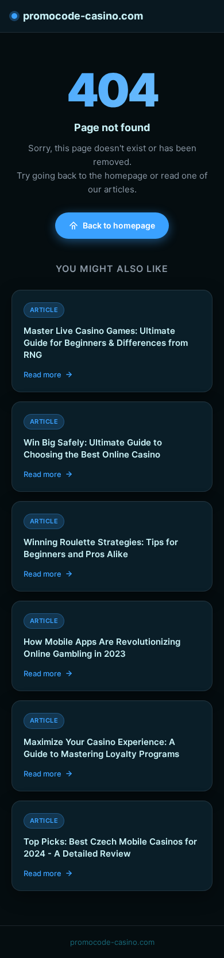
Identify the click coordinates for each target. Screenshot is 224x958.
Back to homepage (119, 225)
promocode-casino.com (83, 16)
